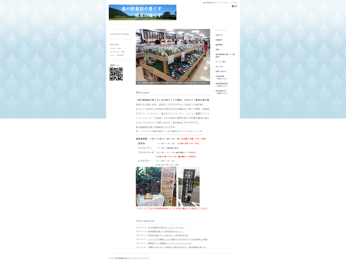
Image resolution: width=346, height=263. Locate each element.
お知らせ (219, 35)
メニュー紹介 (221, 62)
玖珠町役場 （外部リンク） (225, 77)
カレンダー (220, 66)
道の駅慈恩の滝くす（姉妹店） (225, 55)
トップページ (221, 30)
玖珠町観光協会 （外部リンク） (225, 84)
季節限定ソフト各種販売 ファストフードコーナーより (170, 243)
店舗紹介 (219, 40)
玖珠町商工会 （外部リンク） (225, 92)
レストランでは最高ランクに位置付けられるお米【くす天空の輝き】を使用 (177, 239)
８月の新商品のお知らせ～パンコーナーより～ (166, 227)
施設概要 (219, 45)
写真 (217, 49)
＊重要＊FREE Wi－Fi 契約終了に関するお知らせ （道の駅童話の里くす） (177, 247)
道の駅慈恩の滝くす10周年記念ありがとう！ (165, 231)
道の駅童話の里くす (123, 258)
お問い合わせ (221, 71)
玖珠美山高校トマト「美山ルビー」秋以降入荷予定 (168, 235)
